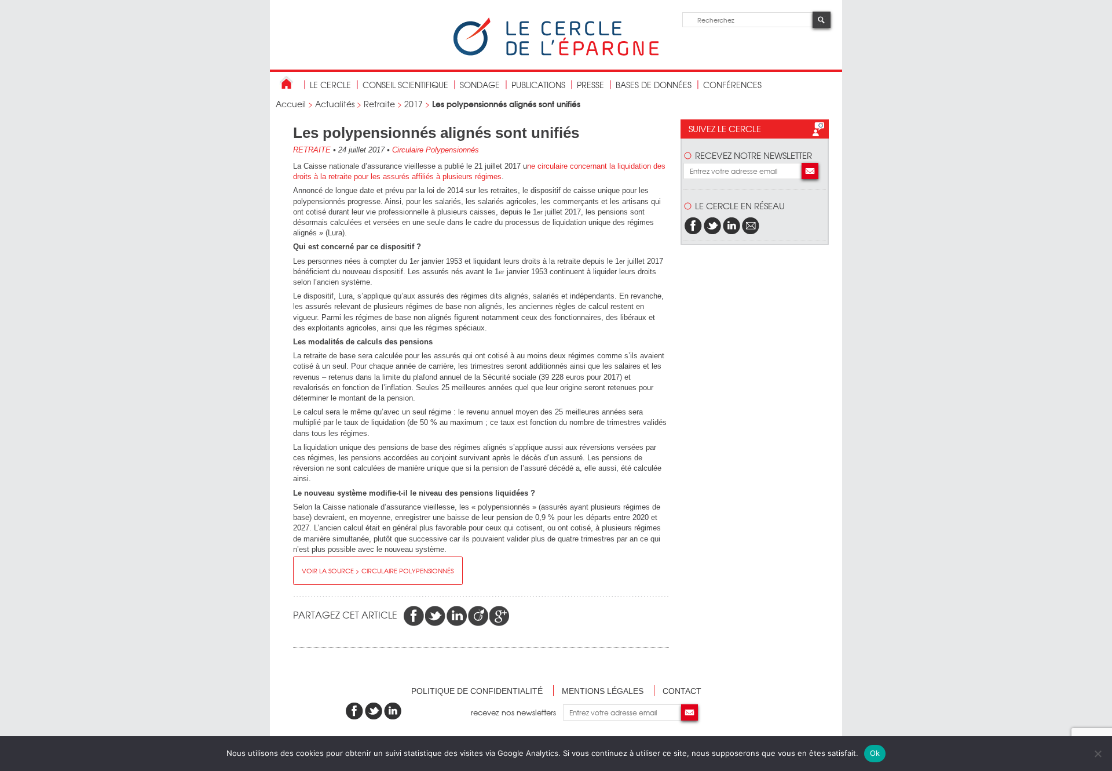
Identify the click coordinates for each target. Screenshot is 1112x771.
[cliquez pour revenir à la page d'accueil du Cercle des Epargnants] (556, 53)
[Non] (1097, 753)
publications (538, 84)
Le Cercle (330, 84)
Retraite (379, 104)
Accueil (291, 104)
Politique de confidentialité (477, 691)
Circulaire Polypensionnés (435, 150)
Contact (682, 691)
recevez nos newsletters (517, 712)
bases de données (654, 84)
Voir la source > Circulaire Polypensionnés (377, 570)
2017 (413, 104)
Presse (590, 84)
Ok (875, 753)
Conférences (732, 84)
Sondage (480, 84)
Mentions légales (602, 691)
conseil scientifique (405, 84)
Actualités (334, 104)
